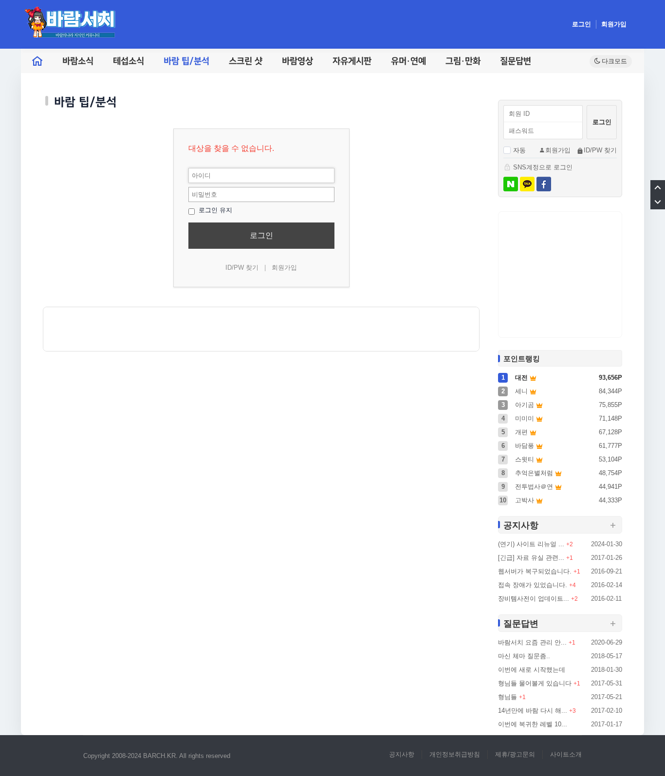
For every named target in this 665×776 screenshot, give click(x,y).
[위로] (657, 187)
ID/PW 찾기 (242, 267)
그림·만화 (462, 61)
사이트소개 (566, 754)
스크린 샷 (245, 61)
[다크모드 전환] (611, 61)
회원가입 (614, 24)
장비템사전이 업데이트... (533, 598)
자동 (519, 150)
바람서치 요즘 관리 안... (532, 642)
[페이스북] (543, 184)
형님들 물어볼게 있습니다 (535, 683)
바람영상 (297, 61)
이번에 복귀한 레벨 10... (532, 724)
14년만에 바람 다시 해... (532, 710)
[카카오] (527, 184)
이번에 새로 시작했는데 (531, 669)
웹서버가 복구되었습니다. (535, 571)
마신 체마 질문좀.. (524, 656)
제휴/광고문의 (515, 754)
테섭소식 (128, 61)
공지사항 (401, 754)
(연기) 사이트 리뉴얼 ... (531, 544)
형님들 (507, 697)
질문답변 (515, 61)
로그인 (581, 24)
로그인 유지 (214, 210)
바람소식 (77, 61)
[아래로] (657, 202)
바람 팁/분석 (186, 61)
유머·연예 (408, 61)
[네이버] (510, 184)
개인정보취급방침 (454, 754)
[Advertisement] (261, 329)
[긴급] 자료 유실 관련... (531, 557)
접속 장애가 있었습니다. (532, 585)
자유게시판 (351, 61)
